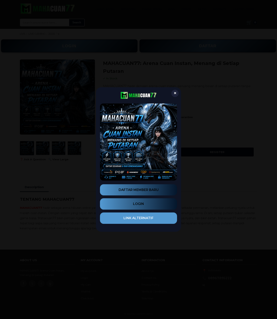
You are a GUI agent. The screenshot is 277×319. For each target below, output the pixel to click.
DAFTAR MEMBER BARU (139, 190)
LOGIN (138, 204)
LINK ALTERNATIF (138, 218)
